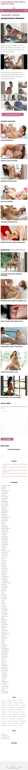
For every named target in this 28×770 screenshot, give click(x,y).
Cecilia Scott (5, 541)
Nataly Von (4, 638)
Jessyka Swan (5, 581)
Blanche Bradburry (6, 528)
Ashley (3, 522)
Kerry (3, 592)
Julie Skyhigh (5, 586)
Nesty (3, 641)
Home (7, 767)
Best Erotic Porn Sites (14, 768)
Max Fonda (4, 621)
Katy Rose (4, 590)
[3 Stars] (2, 116)
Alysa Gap (4, 499)
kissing (9, 716)
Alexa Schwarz (5, 491)
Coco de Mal (5, 555)
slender (22, 723)
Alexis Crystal (5, 496)
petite (10, 721)
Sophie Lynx (4, 661)
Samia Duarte (5, 653)
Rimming (11, 723)
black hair (22, 702)
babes (20, 700)
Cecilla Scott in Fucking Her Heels (10, 467)
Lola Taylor (4, 614)
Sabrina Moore (5, 649)
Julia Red (3, 219)
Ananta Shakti (5, 504)
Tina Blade (4, 677)
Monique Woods (5, 633)
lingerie (15, 716)
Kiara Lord (4, 594)
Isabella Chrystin (5, 576)
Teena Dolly (4, 672)
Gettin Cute (4, 571)
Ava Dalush (4, 525)
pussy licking (23, 721)
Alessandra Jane (5, 490)
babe (15, 700)
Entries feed (4, 735)
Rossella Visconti (6, 240)
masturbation (23, 716)
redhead (4, 723)
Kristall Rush (4, 598)
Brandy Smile (5, 530)
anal (3, 700)
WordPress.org (5, 738)
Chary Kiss (4, 546)
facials (23, 712)
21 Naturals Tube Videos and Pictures (13, 3)
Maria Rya (4, 619)
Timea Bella (4, 675)
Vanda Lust (4, 683)
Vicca (3, 689)
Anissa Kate (4, 514)
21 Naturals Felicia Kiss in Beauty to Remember (11, 274)
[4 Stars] (3, 116)
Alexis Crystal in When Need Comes (12, 321)
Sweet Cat (4, 667)
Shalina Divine (5, 656)
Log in (3, 733)
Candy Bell (4, 533)
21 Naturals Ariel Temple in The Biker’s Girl (13, 301)
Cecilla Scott (5, 543)
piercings (16, 721)
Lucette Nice (5, 616)
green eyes (15, 714)
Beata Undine (5, 527)
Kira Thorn (4, 597)
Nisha (3, 643)
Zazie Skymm (5, 692)
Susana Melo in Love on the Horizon (11, 346)
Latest (14, 8)
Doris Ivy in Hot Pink (7, 201)
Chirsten (4, 549)
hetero (3, 716)
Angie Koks (4, 512)
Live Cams (20, 767)
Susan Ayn (4, 664)
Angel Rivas (4, 509)
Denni (3, 558)
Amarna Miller (5, 501)
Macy (3, 617)
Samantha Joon (5, 651)
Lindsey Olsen (5, 610)
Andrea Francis (5, 506)
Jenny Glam (4, 579)
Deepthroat (11, 709)
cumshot (4, 709)
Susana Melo (5, 665)
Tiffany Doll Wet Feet (7, 140)
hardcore (23, 714)
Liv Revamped (5, 613)
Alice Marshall (5, 498)
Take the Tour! (13, 767)
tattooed (15, 725)
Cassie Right (4, 538)
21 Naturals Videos (17, 250)
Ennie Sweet (4, 570)
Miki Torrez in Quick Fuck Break (10, 473)
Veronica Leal (5, 688)
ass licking (9, 700)
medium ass (5, 718)
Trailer (3, 680)
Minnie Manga (5, 630)
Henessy (4, 574)
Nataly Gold (4, 637)
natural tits (13, 718)
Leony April (4, 606)
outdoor (4, 721)
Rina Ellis (4, 646)
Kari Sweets (4, 587)
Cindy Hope (4, 554)
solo (10, 725)
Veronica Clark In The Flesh (9, 161)
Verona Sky (4, 684)
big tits (15, 702)
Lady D (3, 600)
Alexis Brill (4, 495)
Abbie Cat (4, 487)
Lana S (3, 602)
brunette (12, 707)
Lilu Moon (4, 608)
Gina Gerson (4, 573)
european (4, 712)
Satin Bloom (4, 654)
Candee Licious (5, 531)
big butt (4, 702)
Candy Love (4, 535)
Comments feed (5, 737)
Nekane (3, 640)
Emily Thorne (5, 568)
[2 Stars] (1, 116)
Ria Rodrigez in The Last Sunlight (11, 397)
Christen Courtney (6, 550)
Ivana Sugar (4, 578)
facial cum (17, 712)
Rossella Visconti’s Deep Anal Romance (13, 242)
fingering (4, 714)
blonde (4, 705)
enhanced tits (20, 709)
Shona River (4, 657)
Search (26, 10)
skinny (16, 723)
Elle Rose (4, 565)
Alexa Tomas (5, 493)
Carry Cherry (4, 536)
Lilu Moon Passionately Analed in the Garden (13, 470)
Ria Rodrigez (4, 645)
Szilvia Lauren (5, 669)
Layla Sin (4, 603)
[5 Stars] (4, 116)
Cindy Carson (5, 552)
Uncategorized (5, 681)
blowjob (10, 705)
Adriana (3, 488)
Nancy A (4, 635)
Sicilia (3, 659)
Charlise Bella (5, 544)
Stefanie (3, 178)
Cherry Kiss (4, 547)
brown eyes (5, 707)
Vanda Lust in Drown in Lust (9, 372)
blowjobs (16, 705)
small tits (4, 725)
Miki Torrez (4, 625)
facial (11, 712)
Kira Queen (4, 595)
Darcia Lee (4, 557)
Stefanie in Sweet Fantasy (9, 181)
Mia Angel (4, 622)
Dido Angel (4, 560)
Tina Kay (4, 678)
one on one (20, 718)
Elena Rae (4, 563)
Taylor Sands (5, 670)
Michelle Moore (5, 624)
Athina (3, 523)
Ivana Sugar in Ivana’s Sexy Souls (10, 476)
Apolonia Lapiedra (6, 517)
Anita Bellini (4, 515)
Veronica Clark (5, 158)
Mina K (3, 629)
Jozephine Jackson (6, 582)
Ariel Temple (4, 519)
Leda (3, 605)
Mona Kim (4, 632)
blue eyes (23, 705)
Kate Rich (4, 589)
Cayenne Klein (5, 539)
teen (21, 725)
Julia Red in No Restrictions (9, 222)
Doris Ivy (3, 199)
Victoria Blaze (5, 691)
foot (10, 714)
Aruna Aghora (5, 520)
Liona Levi (4, 611)
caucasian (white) (21, 707)
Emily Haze (4, 566)
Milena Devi (4, 627)
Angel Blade (4, 507)
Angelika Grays (5, 511)
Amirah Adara (5, 503)
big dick (10, 702)
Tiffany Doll (4, 138)
